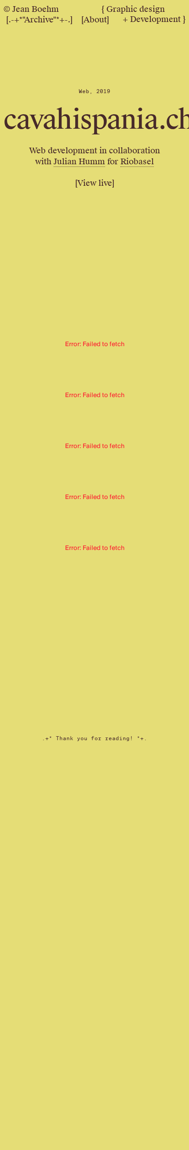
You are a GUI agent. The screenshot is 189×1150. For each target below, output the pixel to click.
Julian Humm (79, 161)
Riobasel (137, 161)
